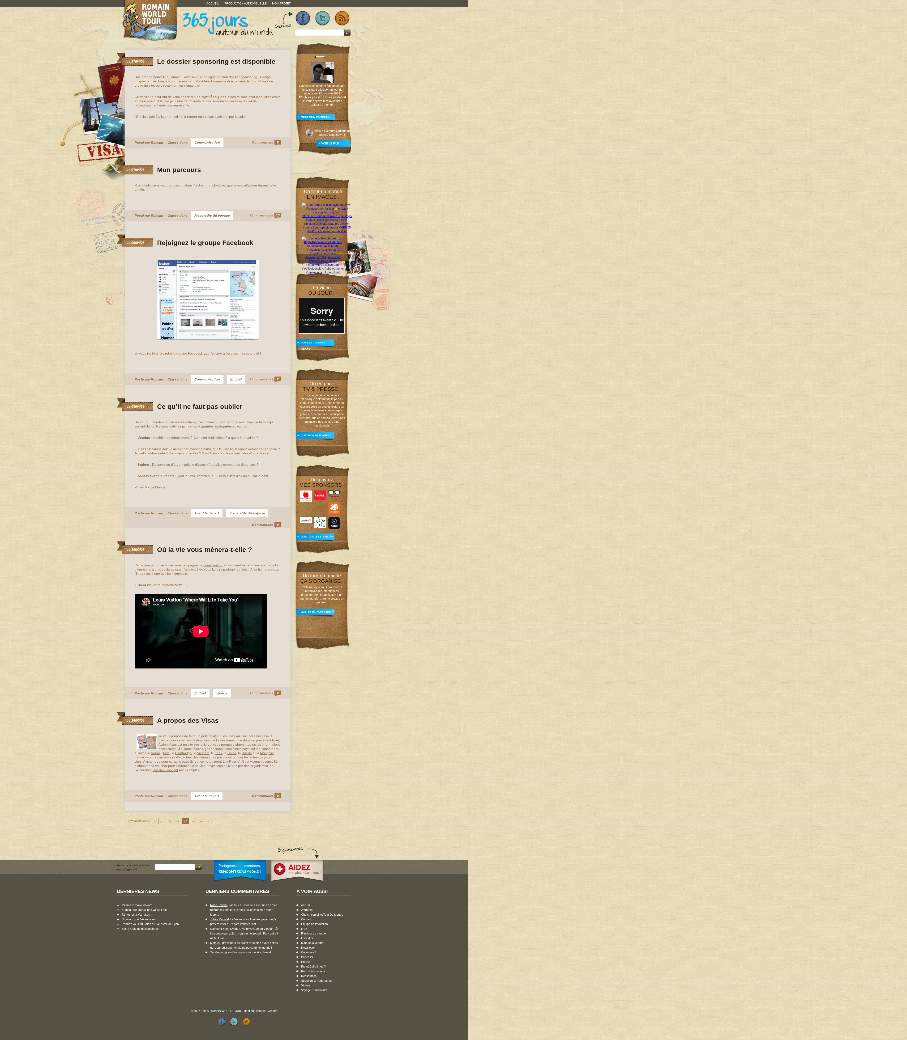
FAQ (304, 928)
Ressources (309, 976)
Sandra (215, 952)
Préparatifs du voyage (212, 215)
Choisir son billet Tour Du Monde (322, 914)
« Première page (138, 821)
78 (193, 821)
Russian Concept (165, 770)
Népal (155, 753)
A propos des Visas (188, 720)
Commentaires (265, 215)
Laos (218, 753)
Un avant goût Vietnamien (138, 919)
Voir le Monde (155, 487)
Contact (306, 919)
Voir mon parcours (316, 117)
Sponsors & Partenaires (316, 980)
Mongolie (267, 753)
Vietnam (203, 753)
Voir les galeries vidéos (313, 344)
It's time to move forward (137, 905)
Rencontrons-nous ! (313, 971)
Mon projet (281, 3)
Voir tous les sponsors (317, 536)
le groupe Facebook (188, 353)
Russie (247, 753)
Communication (207, 142)
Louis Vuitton (212, 565)
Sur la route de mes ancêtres (140, 928)
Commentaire (265, 142)
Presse (305, 962)
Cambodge (183, 753)
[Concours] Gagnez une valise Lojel (144, 910)
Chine (231, 753)
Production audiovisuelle (245, 3)
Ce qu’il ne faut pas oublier (199, 406)
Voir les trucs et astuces (317, 612)
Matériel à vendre (312, 943)
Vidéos (221, 693)
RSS (342, 18)
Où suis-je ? (309, 952)
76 (177, 821)
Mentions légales (254, 1011)
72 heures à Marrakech (136, 914)
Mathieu (215, 943)
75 (169, 821)
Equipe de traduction (314, 924)
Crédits (272, 1011)
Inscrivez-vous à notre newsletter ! (133, 867)
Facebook (303, 18)
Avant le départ (206, 513)
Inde (166, 753)
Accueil (212, 3)
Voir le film (330, 143)
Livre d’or (307, 938)
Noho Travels (218, 905)
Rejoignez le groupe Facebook (205, 242)
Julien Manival (219, 919)
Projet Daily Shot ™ (313, 966)
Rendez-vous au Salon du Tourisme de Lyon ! (151, 924)
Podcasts (307, 957)
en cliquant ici (189, 85)
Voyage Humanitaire (314, 990)
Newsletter (308, 947)
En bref (236, 379)
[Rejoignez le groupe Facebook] (208, 338)
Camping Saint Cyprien (225, 928)
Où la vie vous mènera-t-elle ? (204, 549)
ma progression (171, 185)
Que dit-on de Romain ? (316, 435)
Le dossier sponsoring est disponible (216, 61)
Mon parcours (179, 169)
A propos (306, 910)
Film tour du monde (313, 933)
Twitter (322, 18)
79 (201, 821)
